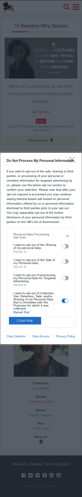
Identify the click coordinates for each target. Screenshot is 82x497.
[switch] (65, 246)
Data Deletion (16, 336)
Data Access (40, 336)
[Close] (73, 161)
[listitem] (41, 236)
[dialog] (41, 248)
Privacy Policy (65, 336)
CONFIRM (25, 320)
